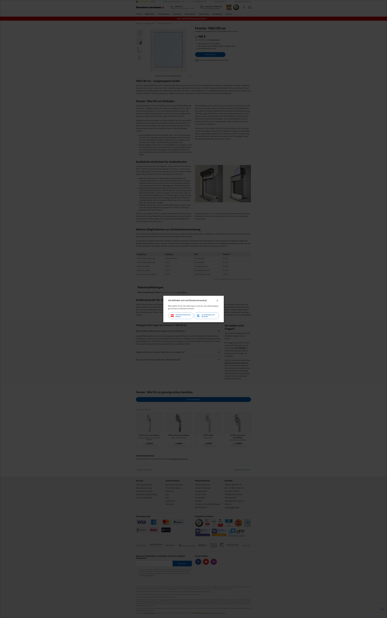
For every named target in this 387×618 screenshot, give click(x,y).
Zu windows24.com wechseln (208, 316)
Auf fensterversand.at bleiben (183, 316)
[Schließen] (217, 300)
